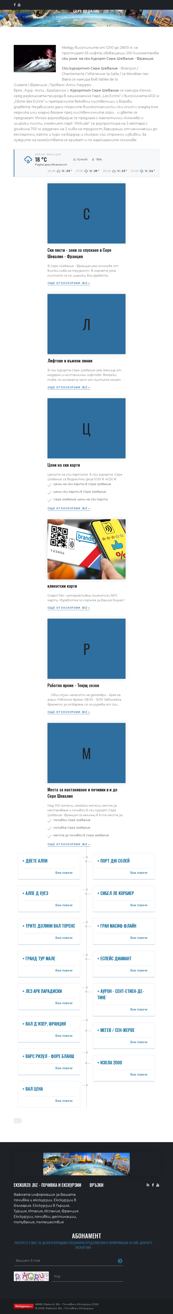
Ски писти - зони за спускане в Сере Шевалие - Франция (79, 253)
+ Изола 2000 (109, 1062)
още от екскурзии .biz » (68, 283)
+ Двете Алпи (34, 860)
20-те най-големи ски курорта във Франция (98, 17)
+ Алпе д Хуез (35, 893)
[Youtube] (157, 1185)
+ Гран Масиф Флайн (116, 926)
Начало (30, 17)
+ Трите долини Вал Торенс (48, 926)
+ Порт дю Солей (113, 860)
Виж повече (64, 872)
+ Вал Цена (32, 1089)
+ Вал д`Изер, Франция (44, 1023)
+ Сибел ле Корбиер (115, 893)
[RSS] (148, 1185)
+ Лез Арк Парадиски (42, 991)
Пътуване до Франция (53, 17)
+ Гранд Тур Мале (38, 958)
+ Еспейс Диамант (114, 958)
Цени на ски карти (63, 465)
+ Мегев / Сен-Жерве (116, 1030)
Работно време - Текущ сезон (73, 685)
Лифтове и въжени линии (69, 360)
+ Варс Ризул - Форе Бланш (48, 1056)
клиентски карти (62, 586)
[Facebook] (153, 1185)
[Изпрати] (120, 1260)
